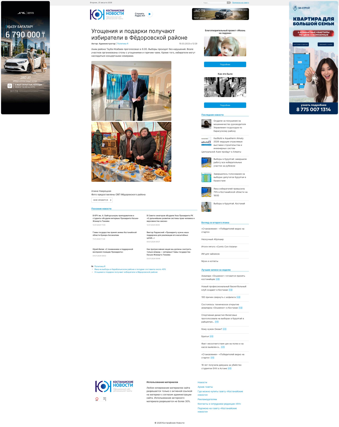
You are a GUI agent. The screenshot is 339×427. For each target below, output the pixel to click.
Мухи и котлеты (209, 261)
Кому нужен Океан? (211, 329)
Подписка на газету (240, 2)
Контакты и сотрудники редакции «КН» (219, 404)
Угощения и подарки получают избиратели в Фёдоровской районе (125, 272)
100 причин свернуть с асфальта (218, 297)
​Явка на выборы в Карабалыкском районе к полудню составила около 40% (130, 269)
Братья (205, 336)
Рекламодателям (207, 399)
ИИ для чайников (210, 253)
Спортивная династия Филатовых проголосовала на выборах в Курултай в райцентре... (222, 318)
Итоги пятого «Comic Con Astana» (219, 246)
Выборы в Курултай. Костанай (229, 203)
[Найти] (229, 2)
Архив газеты (205, 387)
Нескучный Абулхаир (212, 239)
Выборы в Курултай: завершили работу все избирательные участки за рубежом (230, 162)
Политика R (122, 43)
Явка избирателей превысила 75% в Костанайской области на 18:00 (230, 192)
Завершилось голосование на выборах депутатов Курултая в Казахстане (230, 177)
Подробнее (225, 64)
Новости (202, 382)
